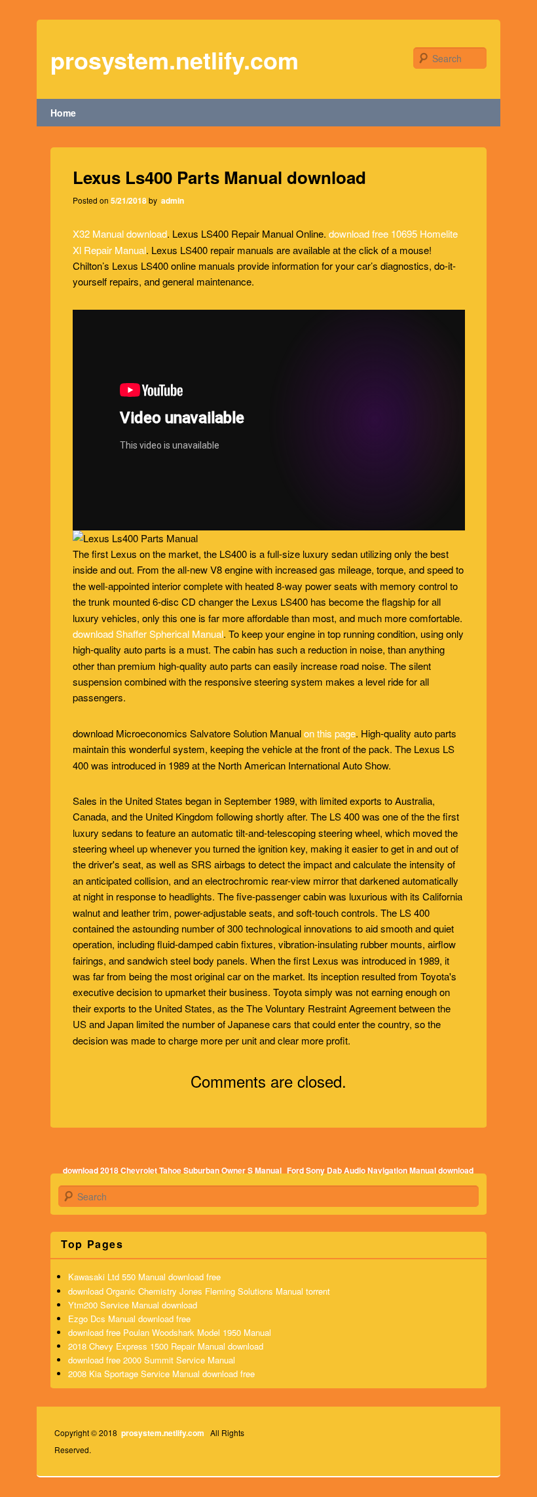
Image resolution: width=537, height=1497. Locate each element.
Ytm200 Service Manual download (132, 1305)
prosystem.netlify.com (174, 60)
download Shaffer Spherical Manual (148, 633)
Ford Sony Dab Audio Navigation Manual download (380, 1170)
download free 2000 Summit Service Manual (151, 1360)
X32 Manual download (120, 233)
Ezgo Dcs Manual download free (129, 1318)
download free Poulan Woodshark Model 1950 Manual (169, 1332)
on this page (330, 733)
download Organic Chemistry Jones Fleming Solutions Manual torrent (199, 1291)
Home (63, 112)
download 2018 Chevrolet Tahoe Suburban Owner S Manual (172, 1170)
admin (171, 200)
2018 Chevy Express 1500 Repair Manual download (165, 1346)
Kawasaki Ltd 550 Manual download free (144, 1276)
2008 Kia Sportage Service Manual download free (161, 1373)
